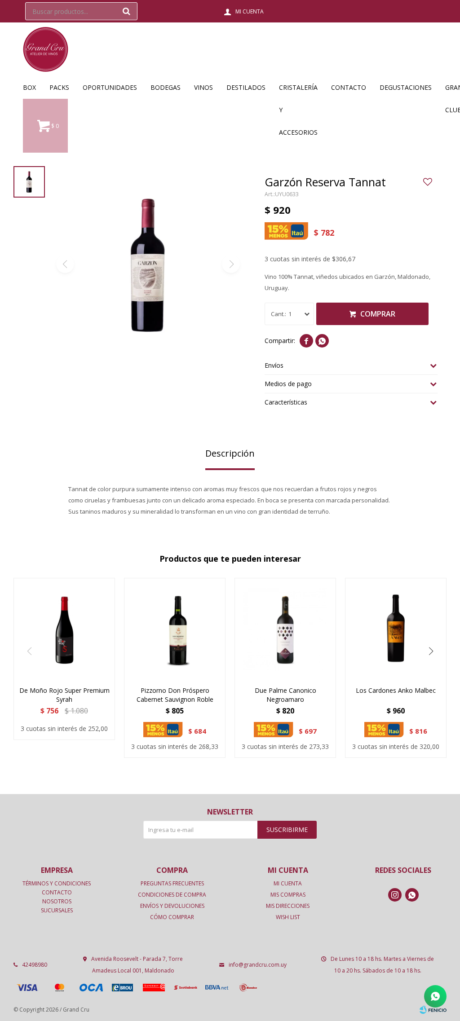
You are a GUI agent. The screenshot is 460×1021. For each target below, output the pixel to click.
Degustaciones (406, 87)
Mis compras (287, 894)
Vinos (203, 87)
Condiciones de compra (172, 894)
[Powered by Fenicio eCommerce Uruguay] (433, 1010)
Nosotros (56, 901)
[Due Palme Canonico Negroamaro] (285, 628)
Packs (59, 87)
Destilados (245, 87)
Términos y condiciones (56, 883)
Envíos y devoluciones (172, 906)
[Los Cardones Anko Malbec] (396, 628)
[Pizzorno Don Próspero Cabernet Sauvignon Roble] (175, 628)
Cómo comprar (172, 917)
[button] (126, 11)
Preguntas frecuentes (172, 883)
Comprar (377, 314)
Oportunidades (110, 87)
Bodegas (165, 87)
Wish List (288, 917)
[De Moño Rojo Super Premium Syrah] (64, 628)
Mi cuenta (288, 883)
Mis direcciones (288, 906)
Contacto (348, 87)
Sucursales (57, 910)
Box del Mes (29, 91)
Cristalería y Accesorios (298, 91)
